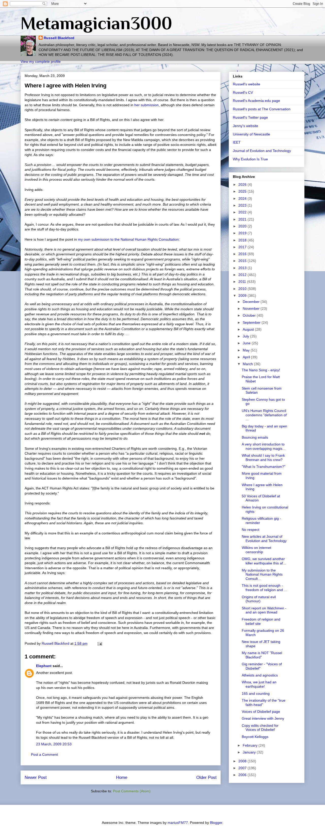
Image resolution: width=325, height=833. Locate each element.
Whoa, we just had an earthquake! (259, 684)
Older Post (206, 777)
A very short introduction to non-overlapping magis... (263, 446)
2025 (243, 191)
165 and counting (256, 693)
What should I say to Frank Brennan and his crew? (263, 457)
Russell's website (246, 84)
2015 (243, 261)
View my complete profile (41, 61)
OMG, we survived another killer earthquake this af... (264, 561)
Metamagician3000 (96, 23)
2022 (243, 212)
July (246, 336)
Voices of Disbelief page (261, 711)
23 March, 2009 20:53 (54, 744)
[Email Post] (99, 643)
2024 (243, 198)
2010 (243, 289)
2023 (243, 205)
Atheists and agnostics (260, 675)
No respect (250, 530)
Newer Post (36, 777)
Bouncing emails (255, 437)
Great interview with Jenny (263, 718)
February (250, 745)
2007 (243, 768)
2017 (243, 247)
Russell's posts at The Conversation (261, 109)
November (252, 308)
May (247, 350)
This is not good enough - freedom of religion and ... (264, 587)
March (248, 364)
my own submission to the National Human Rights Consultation (128, 239)
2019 (243, 233)
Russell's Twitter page (250, 117)
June (247, 343)
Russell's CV (243, 92)
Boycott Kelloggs (255, 737)
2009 (243, 296)
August (249, 329)
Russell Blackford (59, 38)
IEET (237, 142)
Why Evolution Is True (250, 159)
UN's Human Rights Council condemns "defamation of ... (264, 415)
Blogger (216, 823)
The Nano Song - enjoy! (261, 370)
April (247, 357)
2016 (243, 254)
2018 (243, 240)
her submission (146, 105)
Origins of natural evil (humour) (259, 599)
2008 (243, 761)
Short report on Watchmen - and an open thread (264, 610)
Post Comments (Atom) (132, 791)
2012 (243, 275)
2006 (243, 775)
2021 (243, 219)
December (252, 302)
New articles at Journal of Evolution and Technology (264, 538)
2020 (243, 226)
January (250, 752)
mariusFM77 (178, 823)
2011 (242, 282)
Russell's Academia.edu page (256, 101)
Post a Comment (44, 754)
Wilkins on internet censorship (256, 550)
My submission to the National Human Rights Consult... (262, 574)
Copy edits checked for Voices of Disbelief (260, 727)
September (252, 322)
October (250, 315)
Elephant (44, 666)
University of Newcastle (251, 134)
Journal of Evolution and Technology (262, 151)
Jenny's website (245, 126)
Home (121, 777)
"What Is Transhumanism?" (263, 467)
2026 (243, 184)
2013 (243, 268)
